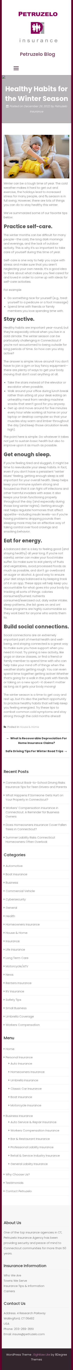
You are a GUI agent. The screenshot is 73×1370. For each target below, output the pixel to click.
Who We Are (12, 1275)
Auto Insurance (21, 1063)
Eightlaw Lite (42, 1355)
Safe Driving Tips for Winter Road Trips (36, 750)
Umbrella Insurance (24, 1080)
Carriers (9, 1291)
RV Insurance (15, 991)
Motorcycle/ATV (17, 966)
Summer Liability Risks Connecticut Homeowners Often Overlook (30, 839)
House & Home (29, 727)
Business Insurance (19, 1116)
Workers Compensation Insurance (35, 1130)
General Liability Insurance (29, 1164)
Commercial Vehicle (20, 891)
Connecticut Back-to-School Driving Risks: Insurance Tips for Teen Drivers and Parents (37, 785)
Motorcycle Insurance (26, 1105)
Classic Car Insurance (26, 1089)
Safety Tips (13, 1000)
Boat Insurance (16, 874)
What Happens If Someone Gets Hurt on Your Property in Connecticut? (34, 797)
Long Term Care (17, 958)
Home (10, 1049)
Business (12, 883)
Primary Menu (16, 68)
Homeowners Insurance (23, 924)
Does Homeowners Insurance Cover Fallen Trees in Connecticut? (36, 827)
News (9, 975)
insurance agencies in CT (44, 1232)
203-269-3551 (24, 1329)
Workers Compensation (23, 1025)
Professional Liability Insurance (32, 1147)
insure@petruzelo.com (28, 1334)
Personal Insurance (19, 1057)
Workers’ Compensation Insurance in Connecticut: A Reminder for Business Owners (32, 812)
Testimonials (15, 1183)
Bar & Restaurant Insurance (30, 1139)
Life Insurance (15, 949)
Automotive (14, 866)
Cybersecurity (16, 899)
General (11, 908)
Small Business (16, 1008)
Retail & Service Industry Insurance (35, 1155)
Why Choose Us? (18, 1174)
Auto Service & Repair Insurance (33, 1122)
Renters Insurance (19, 983)
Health (10, 916)
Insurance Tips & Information (24, 1286)
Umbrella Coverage (20, 1016)
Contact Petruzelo (19, 1191)
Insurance (13, 941)
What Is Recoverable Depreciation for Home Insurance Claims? (36, 740)
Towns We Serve (15, 1281)
